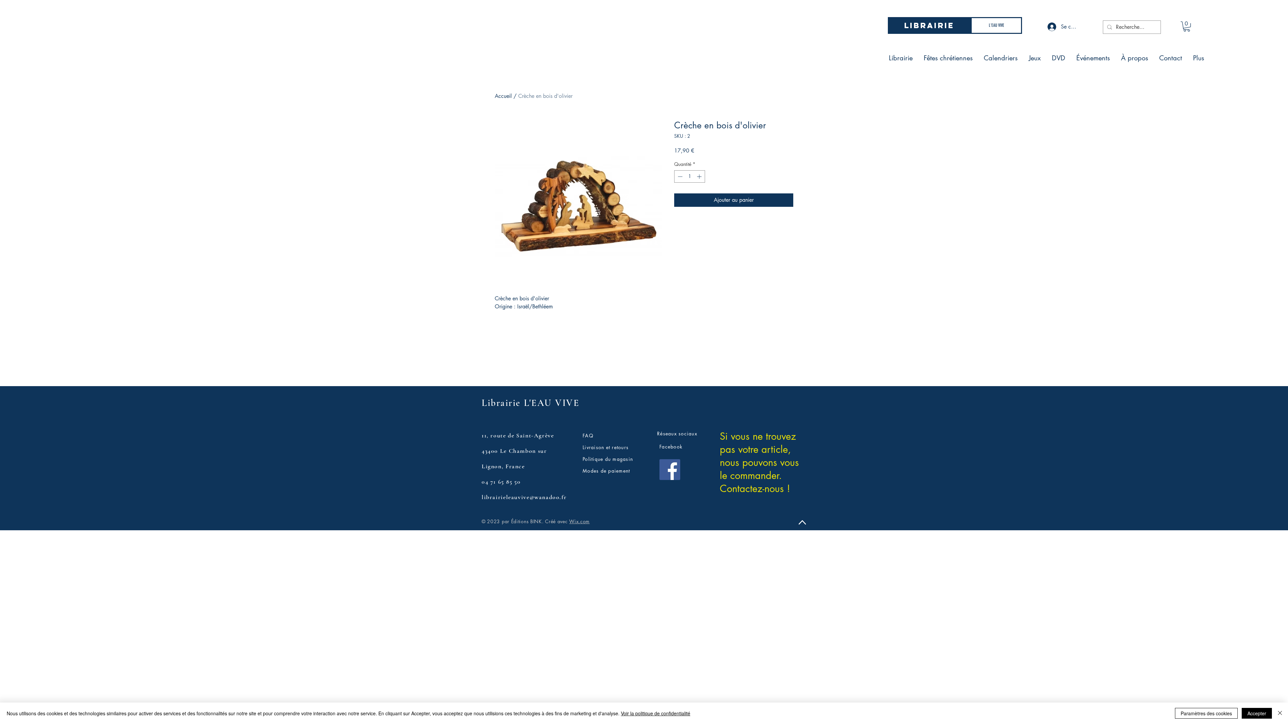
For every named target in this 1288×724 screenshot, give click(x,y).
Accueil (503, 96)
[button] (1187, 26)
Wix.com (579, 521)
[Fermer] (1280, 713)
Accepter (1256, 713)
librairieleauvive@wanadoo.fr (524, 497)
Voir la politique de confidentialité (655, 713)
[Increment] (700, 176)
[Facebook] (669, 469)
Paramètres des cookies (1206, 713)
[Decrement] (679, 176)
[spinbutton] (690, 176)
